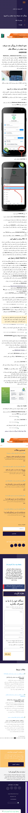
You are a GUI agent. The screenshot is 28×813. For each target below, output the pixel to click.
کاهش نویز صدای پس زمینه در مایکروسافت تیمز (15, 484)
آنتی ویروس (20, 9)
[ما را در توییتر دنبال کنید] (19, 545)
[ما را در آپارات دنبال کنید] (11, 545)
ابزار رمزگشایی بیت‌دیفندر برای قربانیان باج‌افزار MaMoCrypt (15, 700)
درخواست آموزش (16, 764)
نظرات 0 (20, 25)
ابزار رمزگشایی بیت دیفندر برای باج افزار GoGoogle (15, 677)
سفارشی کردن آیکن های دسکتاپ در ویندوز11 (15, 456)
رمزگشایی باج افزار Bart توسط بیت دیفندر (15, 721)
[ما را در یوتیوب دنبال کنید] (15, 545)
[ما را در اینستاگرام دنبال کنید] (23, 545)
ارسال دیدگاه (7, 654)
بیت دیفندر (15, 9)
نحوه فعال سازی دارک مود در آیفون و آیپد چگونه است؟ (15, 470)
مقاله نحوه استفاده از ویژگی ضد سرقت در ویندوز (16, 431)
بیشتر (24, 460)
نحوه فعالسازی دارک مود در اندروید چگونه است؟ (15, 498)
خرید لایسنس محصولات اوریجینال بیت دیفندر (14, 586)
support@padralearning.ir (13, 793)
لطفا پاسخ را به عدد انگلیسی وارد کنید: (16, 644)
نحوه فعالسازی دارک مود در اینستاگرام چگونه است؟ (14, 512)
